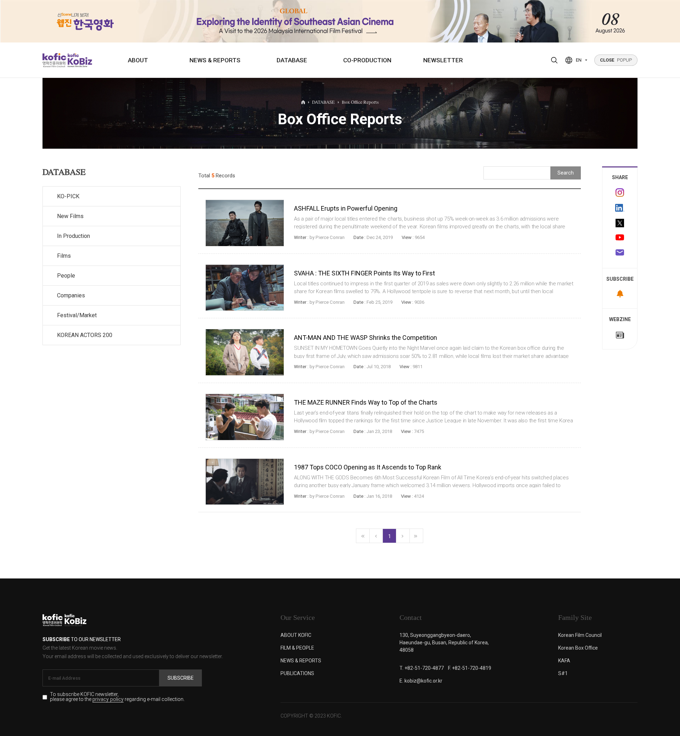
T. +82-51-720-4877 (422, 668)
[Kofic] (54, 60)
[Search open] (554, 60)
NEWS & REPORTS (214, 60)
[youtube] (619, 238)
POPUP (616, 60)
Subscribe (181, 678)
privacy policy (108, 699)
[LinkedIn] (619, 207)
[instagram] (619, 192)
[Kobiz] (79, 60)
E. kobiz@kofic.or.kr (421, 681)
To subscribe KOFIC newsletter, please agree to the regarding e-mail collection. (117, 697)
